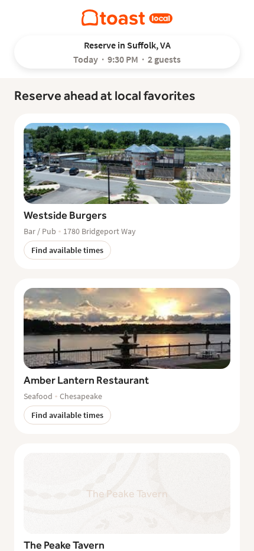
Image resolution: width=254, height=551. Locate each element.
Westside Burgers (65, 215)
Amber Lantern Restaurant (86, 380)
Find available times (67, 250)
